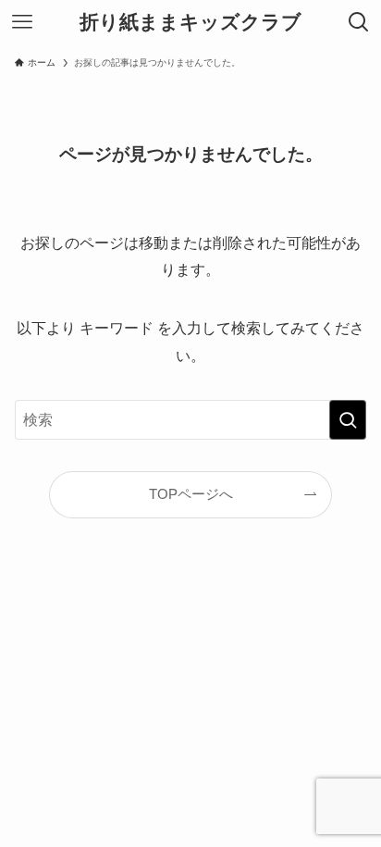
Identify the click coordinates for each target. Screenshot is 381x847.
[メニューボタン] (22, 22)
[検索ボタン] (359, 22)
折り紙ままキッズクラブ (190, 22)
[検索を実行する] (347, 420)
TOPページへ (191, 494)
